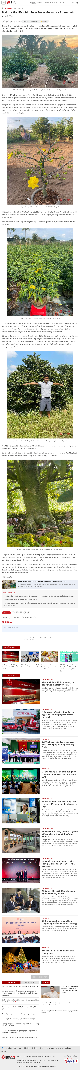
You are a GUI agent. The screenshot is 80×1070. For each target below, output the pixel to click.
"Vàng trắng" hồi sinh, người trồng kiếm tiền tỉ (20, 600)
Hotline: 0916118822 (51, 2)
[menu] (3, 2)
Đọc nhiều (11, 982)
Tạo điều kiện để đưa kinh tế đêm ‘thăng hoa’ (58, 952)
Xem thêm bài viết (40, 977)
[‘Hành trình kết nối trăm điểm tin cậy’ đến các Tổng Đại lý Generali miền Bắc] (21, 721)
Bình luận (6, 613)
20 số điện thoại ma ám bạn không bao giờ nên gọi (18, 1014)
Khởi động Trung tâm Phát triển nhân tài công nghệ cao (30, 667)
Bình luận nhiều (29, 982)
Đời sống (9, 1048)
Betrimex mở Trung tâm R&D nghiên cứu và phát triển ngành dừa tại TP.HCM (60, 834)
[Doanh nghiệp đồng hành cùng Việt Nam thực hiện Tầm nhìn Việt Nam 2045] (21, 781)
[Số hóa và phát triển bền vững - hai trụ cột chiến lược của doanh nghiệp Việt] (21, 810)
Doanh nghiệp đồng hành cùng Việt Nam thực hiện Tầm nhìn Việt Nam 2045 (59, 774)
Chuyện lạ (59, 1048)
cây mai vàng (14, 617)
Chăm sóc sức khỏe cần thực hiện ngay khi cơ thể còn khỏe (49, 667)
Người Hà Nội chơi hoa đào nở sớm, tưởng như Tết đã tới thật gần (42, 581)
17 (15, 1002)
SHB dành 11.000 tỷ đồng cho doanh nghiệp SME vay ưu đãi (59, 892)
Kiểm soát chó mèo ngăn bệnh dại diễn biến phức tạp (19, 1038)
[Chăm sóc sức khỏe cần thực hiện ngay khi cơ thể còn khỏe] (49, 656)
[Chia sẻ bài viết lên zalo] (7, 21)
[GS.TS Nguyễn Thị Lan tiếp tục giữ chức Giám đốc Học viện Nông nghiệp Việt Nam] (69, 656)
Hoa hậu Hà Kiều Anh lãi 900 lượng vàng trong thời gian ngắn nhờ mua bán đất (69, 989)
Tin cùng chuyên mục (11, 675)
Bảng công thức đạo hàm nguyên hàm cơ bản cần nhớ (20, 986)
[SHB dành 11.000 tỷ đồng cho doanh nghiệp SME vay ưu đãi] (21, 900)
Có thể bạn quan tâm (11, 647)
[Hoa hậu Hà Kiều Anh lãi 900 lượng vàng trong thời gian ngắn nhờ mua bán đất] (50, 992)
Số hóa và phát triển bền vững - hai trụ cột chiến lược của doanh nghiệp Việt (59, 804)
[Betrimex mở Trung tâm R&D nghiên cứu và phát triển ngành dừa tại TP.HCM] (21, 840)
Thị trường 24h (19, 8)
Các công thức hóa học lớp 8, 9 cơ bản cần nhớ (17, 1019)
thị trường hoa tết (28, 617)
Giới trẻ (41, 1048)
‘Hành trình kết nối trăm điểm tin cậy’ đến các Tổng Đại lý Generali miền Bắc (58, 714)
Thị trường (8, 8)
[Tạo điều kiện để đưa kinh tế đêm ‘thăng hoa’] (21, 960)
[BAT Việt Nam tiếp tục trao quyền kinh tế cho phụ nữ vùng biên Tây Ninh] (21, 751)
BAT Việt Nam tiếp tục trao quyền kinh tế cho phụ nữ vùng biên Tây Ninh (58, 744)
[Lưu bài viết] (19, 21)
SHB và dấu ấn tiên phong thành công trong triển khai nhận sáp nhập (59, 922)
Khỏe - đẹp (50, 1048)
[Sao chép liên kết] (15, 21)
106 (36, 1019)
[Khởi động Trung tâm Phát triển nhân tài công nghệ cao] (30, 656)
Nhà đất (46, 982)
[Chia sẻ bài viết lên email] (11, 21)
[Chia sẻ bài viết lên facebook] (3, 21)
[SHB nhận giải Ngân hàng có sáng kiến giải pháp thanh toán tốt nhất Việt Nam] (21, 870)
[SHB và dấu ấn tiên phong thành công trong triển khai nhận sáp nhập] (21, 930)
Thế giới (26, 1048)
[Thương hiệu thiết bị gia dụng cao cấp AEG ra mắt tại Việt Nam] (10, 656)
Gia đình (34, 1048)
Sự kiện (3, 1051)
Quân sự (68, 1048)
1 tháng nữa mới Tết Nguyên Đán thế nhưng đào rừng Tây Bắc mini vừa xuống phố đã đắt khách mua (38, 596)
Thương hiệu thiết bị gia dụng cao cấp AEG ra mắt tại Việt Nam (10, 667)
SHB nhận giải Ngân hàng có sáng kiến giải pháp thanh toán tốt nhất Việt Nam (59, 864)
